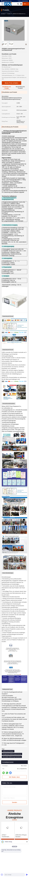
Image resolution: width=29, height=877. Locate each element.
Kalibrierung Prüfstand (8, 751)
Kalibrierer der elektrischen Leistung (20, 13)
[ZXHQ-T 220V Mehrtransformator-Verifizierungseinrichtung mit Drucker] (21, 827)
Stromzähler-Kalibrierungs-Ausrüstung (12, 756)
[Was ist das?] (7, 772)
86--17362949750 (23, 1)
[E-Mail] (10, 773)
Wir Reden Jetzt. (14, 777)
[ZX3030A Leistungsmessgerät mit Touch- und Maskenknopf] (14, 30)
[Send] (27, 874)
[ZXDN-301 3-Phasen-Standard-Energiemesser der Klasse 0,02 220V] (7, 827)
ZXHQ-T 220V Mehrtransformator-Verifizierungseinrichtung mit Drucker (21, 836)
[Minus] (27, 842)
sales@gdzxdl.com (7, 1)
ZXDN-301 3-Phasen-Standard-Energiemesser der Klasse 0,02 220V (7, 836)
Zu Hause (3, 13)
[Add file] (2, 874)
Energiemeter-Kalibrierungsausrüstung (12, 754)
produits (9, 13)
